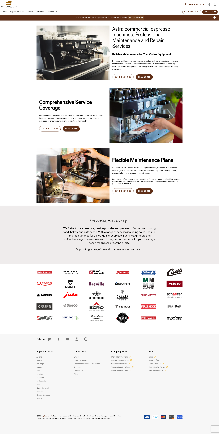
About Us (40, 12)
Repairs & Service (17, 12)
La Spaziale (41, 381)
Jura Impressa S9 (156, 371)
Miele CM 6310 (155, 364)
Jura (38, 371)
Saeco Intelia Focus (157, 367)
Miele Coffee (154, 360)
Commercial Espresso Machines (87, 364)
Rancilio (39, 391)
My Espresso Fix (47, 416)
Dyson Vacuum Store (119, 371)
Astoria (39, 357)
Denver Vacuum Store (120, 360)
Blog (76, 374)
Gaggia (39, 367)
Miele (38, 385)
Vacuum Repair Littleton (120, 367)
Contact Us (52, 12)
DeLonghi (40, 364)
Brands (31, 12)
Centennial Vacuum (119, 364)
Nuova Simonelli (42, 388)
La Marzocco (41, 374)
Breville (39, 360)
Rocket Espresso (43, 395)
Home (4, 12)
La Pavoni (40, 378)
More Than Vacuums (119, 357)
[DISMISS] (214, 17)
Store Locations (80, 360)
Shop (151, 357)
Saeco (39, 398)
